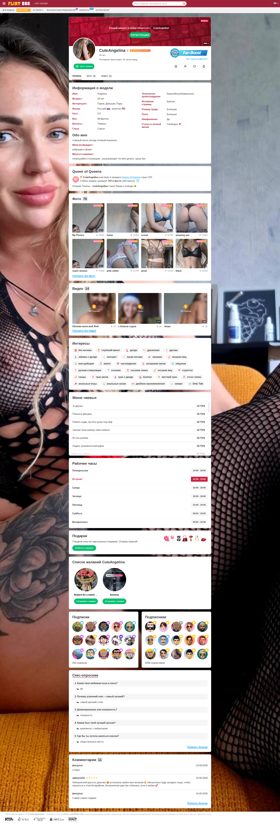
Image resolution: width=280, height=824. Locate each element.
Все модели (8, 10)
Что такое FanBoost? (197, 59)
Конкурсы (84, 10)
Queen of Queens (131, 177)
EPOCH (66, 814)
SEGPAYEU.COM (77, 814)
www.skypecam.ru (37, 814)
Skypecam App (102, 10)
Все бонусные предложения (61, 10)
